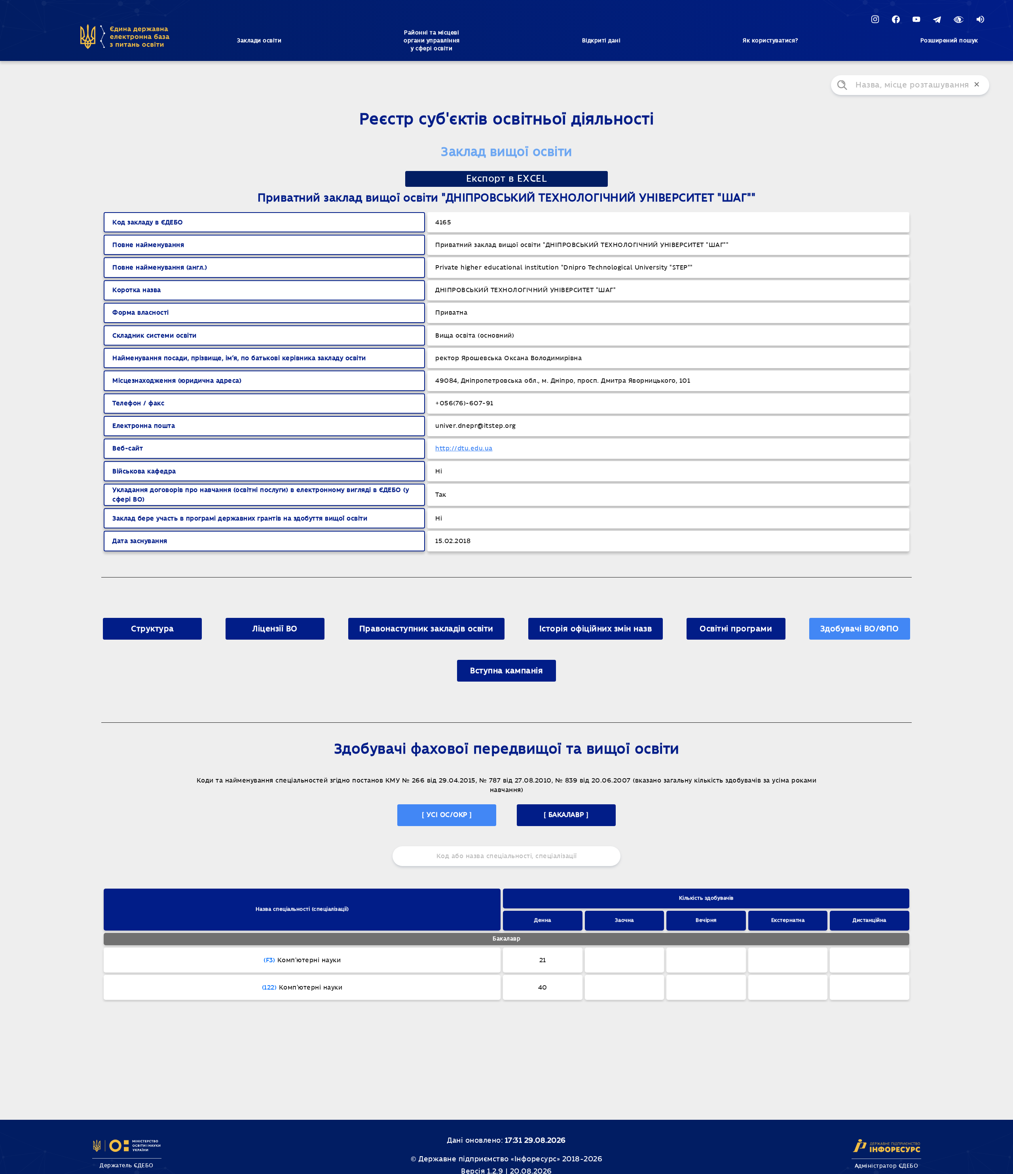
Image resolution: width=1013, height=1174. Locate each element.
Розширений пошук (949, 41)
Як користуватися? (770, 41)
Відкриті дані (601, 41)
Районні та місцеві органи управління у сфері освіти (432, 40)
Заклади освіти (259, 41)
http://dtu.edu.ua (464, 448)
